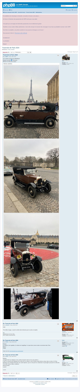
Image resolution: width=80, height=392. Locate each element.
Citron (9, 49)
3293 (67, 334)
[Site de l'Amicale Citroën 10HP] (9, 5)
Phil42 (63, 340)
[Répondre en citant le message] (58, 55)
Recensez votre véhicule (21, 33)
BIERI (63, 60)
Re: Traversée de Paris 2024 (10, 323)
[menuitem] (10, 10)
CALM (7, 356)
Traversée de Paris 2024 (10, 48)
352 (67, 362)
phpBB (36, 381)
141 (67, 62)
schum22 (12, 49)
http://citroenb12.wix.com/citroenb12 (16, 351)
